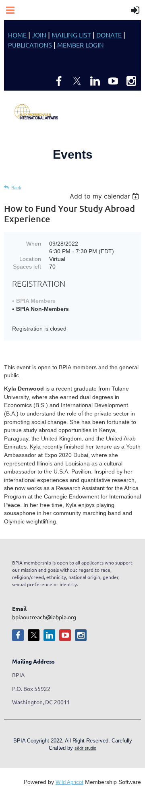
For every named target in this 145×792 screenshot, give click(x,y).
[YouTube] (113, 81)
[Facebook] (58, 81)
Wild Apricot (69, 782)
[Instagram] (131, 81)
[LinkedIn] (95, 81)
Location (30, 259)
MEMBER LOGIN (80, 45)
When (33, 243)
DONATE (109, 35)
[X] (77, 81)
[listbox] (105, 196)
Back (16, 187)
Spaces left (27, 266)
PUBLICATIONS (30, 45)
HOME (17, 35)
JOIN (39, 35)
